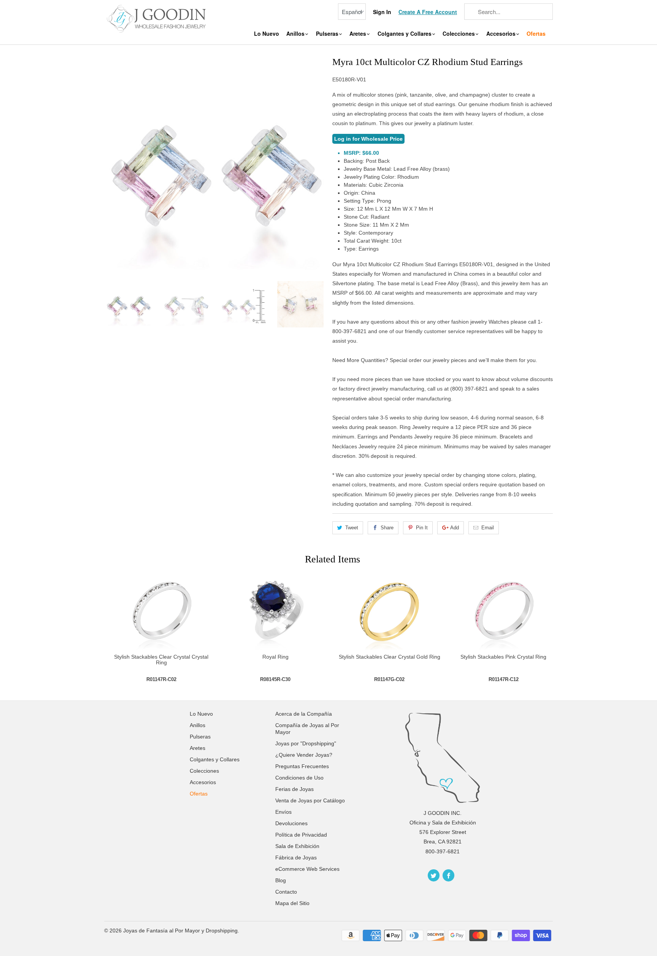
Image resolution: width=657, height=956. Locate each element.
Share (387, 527)
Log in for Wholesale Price (368, 139)
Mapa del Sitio (292, 903)
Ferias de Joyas (294, 789)
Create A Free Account (427, 12)
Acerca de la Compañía (303, 714)
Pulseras (328, 33)
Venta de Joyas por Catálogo (310, 800)
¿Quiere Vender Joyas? (303, 755)
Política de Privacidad (301, 835)
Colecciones (459, 33)
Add (454, 527)
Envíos (283, 812)
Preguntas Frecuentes (302, 766)
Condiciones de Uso (299, 778)
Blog (280, 880)
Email (487, 527)
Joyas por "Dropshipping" (305, 743)
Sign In (382, 12)
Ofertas (536, 33)
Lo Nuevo (266, 33)
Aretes (358, 33)
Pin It (422, 527)
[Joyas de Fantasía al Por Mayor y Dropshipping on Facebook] (448, 875)
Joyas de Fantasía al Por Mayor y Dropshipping (180, 930)
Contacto (286, 892)
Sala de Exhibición (297, 846)
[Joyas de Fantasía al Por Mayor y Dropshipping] (157, 18)
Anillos (296, 33)
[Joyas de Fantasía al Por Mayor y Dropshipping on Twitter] (434, 875)
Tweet (351, 527)
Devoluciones (291, 823)
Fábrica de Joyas (296, 857)
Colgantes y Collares (405, 33)
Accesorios (501, 33)
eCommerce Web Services (307, 869)
